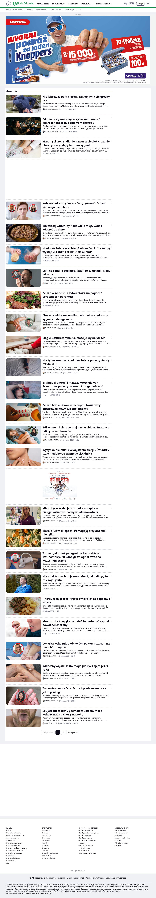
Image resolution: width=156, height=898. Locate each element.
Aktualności (43, 4)
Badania (29, 10)
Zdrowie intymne (83, 851)
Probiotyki (118, 840)
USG (7, 863)
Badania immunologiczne (14, 853)
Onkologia (45, 851)
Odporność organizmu (85, 846)
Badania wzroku (11, 861)
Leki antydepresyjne (121, 833)
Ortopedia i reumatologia (50, 853)
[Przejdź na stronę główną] (8, 5)
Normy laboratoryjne (12, 838)
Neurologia (45, 846)
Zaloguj (140, 4)
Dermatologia (46, 835)
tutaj (50, 893)
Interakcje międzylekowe (123, 838)
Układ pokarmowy (84, 848)
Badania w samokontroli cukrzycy (16, 848)
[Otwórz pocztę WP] (125, 4)
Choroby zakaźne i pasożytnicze (88, 833)
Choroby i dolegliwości (13, 10)
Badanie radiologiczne (13, 858)
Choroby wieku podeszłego (86, 840)
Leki (79, 10)
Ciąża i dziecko (55, 10)
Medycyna (85, 4)
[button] (131, 3)
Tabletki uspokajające (121, 843)
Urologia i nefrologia (48, 858)
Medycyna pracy (11, 840)
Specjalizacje (41, 10)
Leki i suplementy (120, 830)
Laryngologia (46, 840)
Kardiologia (45, 843)
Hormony (81, 843)
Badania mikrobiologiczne (14, 843)
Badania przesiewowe (13, 846)
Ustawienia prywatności (115, 878)
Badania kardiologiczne (13, 833)
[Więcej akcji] (111, 96)
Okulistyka (45, 848)
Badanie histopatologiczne (14, 851)
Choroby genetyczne (84, 835)
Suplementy (118, 846)
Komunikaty (57, 4)
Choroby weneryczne (85, 838)
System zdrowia (103, 4)
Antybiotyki (118, 835)
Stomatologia (46, 856)
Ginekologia (46, 838)
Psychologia (69, 10)
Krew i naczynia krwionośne (87, 853)
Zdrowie (72, 4)
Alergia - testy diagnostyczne (15, 835)
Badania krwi (10, 856)
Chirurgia (45, 833)
